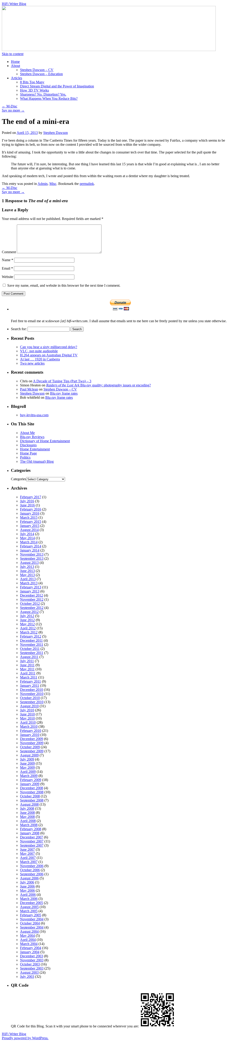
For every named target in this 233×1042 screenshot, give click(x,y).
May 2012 (27, 624)
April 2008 (28, 821)
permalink (87, 184)
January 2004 (29, 952)
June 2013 (27, 571)
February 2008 (30, 829)
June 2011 (27, 665)
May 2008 (27, 817)
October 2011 (30, 649)
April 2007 (28, 858)
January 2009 (29, 784)
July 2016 (27, 501)
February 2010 (30, 731)
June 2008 (27, 813)
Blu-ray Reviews (32, 437)
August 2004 (29, 931)
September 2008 (31, 800)
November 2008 (31, 792)
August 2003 (29, 972)
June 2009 (27, 763)
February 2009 (30, 780)
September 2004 (31, 927)
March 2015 (29, 517)
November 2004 (31, 919)
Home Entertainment (35, 449)
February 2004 (30, 948)
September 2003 (31, 968)
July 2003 (27, 976)
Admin (43, 184)
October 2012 (30, 603)
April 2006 (28, 894)
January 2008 (29, 833)
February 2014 (30, 546)
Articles (16, 78)
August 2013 (29, 562)
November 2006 (31, 866)
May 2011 (27, 669)
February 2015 (30, 522)
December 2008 (31, 788)
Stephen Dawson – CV (36, 70)
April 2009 (28, 772)
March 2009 (29, 776)
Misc (52, 184)
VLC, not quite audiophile (39, 351)
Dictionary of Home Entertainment (45, 441)
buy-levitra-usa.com (34, 415)
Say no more (13, 110)
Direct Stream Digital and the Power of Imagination (57, 86)
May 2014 (27, 538)
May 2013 (27, 575)
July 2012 (27, 616)
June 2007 (27, 849)
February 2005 (30, 915)
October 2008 (30, 796)
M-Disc (9, 106)
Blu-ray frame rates (64, 393)
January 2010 (29, 735)
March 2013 (29, 583)
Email (7, 268)
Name (7, 260)
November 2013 (31, 554)
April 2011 (27, 673)
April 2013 (28, 579)
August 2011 (29, 657)
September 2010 (31, 702)
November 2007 (31, 841)
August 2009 (29, 755)
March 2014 (29, 542)
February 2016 (30, 509)
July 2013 (27, 567)
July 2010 (27, 710)
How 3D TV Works (34, 90)
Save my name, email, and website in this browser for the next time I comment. (63, 285)
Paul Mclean (29, 389)
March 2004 (29, 944)
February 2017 (30, 497)
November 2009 (31, 743)
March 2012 (29, 632)
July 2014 (27, 534)
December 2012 (31, 595)
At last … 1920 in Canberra (40, 359)
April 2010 (28, 722)
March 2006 (29, 899)
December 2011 (31, 640)
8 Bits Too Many (32, 82)
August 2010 (29, 706)
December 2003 (31, 956)
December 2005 (31, 903)
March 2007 (29, 862)
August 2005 (29, 907)
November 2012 (31, 599)
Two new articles (32, 363)
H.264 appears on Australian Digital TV (49, 355)
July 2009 (27, 759)
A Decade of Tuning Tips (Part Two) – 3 (62, 381)
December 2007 (31, 837)
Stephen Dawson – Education (41, 74)
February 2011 (30, 681)
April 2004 (28, 940)
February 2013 (30, 587)
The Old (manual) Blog (37, 461)
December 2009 (31, 739)
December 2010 (31, 690)
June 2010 (27, 714)
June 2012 (27, 620)
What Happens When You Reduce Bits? (49, 98)
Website (7, 277)
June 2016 (27, 505)
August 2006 (29, 878)
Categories (18, 479)
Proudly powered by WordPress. (25, 1038)
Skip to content (12, 54)
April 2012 (28, 628)
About (15, 66)
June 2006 (27, 886)
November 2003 (31, 960)
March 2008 (29, 825)
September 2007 (31, 845)
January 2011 (29, 685)
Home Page (28, 453)
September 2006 (31, 874)
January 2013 (29, 591)
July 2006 (27, 882)
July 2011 (27, 661)
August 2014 (29, 530)
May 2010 (27, 718)
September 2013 (31, 558)
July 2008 (27, 808)
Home (15, 62)
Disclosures (28, 445)
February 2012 (30, 636)
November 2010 (31, 694)
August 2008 (29, 804)
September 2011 (31, 653)
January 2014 (29, 550)
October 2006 (30, 870)
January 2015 (29, 526)
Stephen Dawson (55, 133)
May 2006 (27, 890)
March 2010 (29, 726)
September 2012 (31, 608)
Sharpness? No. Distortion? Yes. (43, 94)
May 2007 (27, 854)
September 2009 (31, 751)
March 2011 (28, 677)
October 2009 (30, 747)
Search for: (19, 329)
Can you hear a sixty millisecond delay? (48, 347)
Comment (9, 252)
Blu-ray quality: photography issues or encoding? (98, 385)
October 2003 (30, 964)
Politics (25, 457)
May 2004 (27, 935)
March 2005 (29, 911)
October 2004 (30, 923)
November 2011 (31, 644)
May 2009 (27, 767)
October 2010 (30, 698)
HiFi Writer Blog (14, 4)
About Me (27, 433)
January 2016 (29, 513)
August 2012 (29, 612)
